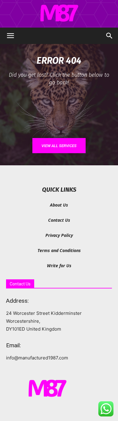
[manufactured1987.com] (59, 14)
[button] (10, 36)
